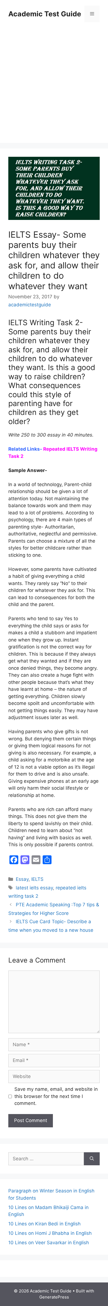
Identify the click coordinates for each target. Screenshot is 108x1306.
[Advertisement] (54, 83)
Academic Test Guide (44, 14)
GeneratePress (54, 1297)
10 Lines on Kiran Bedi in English (44, 1224)
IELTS (37, 879)
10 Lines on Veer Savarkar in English (48, 1242)
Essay (22, 879)
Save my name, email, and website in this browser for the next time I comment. (56, 1096)
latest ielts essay (34, 888)
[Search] (92, 1159)
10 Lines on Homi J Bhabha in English (50, 1233)
